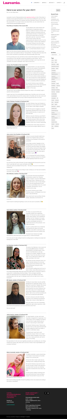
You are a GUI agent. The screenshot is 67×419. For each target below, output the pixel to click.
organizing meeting (30, 17)
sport (52, 104)
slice (52, 102)
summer (57, 124)
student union (54, 122)
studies (53, 124)
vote (52, 126)
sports (56, 104)
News (17, 12)
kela (57, 87)
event (57, 83)
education (53, 81)
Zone (53, 128)
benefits (53, 68)
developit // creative (25, 416)
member (57, 91)
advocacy (53, 64)
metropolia (54, 98)
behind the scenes (55, 66)
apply (58, 64)
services (56, 100)
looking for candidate (56, 89)
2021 (52, 62)
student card (54, 108)
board (57, 68)
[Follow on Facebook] (45, 393)
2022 (56, 62)
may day (53, 91)
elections (53, 83)
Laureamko (36, 2)
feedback (53, 85)
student (58, 106)
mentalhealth (54, 96)
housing (53, 87)
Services (44, 2)
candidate (53, 70)
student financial (55, 110)
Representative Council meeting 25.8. (54, 24)
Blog (14, 12)
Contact (59, 2)
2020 (56, 60)
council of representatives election (55, 78)
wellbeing (56, 126)
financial (58, 85)
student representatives (55, 117)
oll (57, 98)
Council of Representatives (55, 73)
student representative (54, 113)
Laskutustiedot (11, 404)
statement (53, 106)
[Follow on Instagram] (48, 393)
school (53, 100)
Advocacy (51, 2)
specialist (56, 102)
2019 (52, 60)
